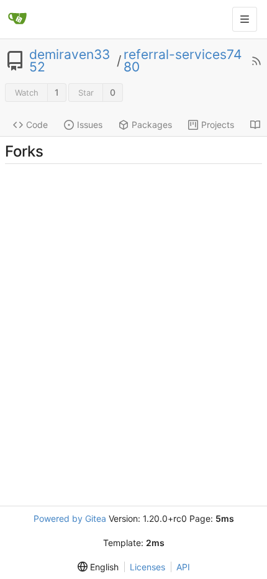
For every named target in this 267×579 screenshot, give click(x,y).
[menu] (98, 567)
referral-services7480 (183, 60)
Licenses (147, 567)
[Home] (17, 19)
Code (37, 124)
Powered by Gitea (70, 518)
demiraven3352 (69, 60)
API (183, 567)
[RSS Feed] (256, 60)
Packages (152, 124)
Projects (217, 124)
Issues (89, 124)
